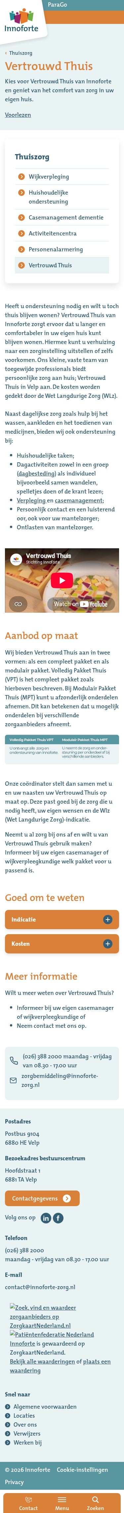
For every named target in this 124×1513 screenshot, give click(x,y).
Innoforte (22, 1343)
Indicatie (24, 919)
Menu (62, 1508)
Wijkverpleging (49, 176)
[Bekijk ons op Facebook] (58, 1218)
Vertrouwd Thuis (50, 265)
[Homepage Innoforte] (21, 19)
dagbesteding (37, 473)
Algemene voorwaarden (45, 1406)
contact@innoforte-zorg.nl (40, 1287)
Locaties (24, 1415)
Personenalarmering (56, 249)
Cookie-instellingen (82, 1469)
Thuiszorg (32, 157)
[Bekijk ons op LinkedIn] (46, 1218)
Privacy (14, 1482)
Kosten (21, 943)
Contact (28, 1508)
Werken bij (28, 1442)
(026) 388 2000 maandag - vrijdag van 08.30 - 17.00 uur (67, 1061)
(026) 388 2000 (24, 1250)
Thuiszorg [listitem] (20, 52)
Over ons (25, 1424)
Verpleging (32, 500)
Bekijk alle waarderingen (42, 1361)
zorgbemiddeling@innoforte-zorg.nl (59, 1080)
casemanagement (79, 500)
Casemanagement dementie (66, 217)
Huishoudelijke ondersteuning (48, 197)
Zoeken (95, 1508)
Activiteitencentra (53, 233)
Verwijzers (27, 1433)
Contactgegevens (35, 1198)
